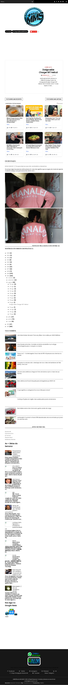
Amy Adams (15, 466)
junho (10, 319)
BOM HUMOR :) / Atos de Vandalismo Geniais (17, 589)
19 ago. (12, 298)
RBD (13, 492)
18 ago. (12, 300)
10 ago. (12, 307)
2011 (8, 326)
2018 (8, 267)
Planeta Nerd (8, 437)
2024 (8, 255)
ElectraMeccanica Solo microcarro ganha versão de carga (34, 408)
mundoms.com (28, 683)
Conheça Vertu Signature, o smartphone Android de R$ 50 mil (13, 526)
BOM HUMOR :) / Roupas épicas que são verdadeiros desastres (26, 166)
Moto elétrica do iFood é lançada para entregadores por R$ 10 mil (36, 381)
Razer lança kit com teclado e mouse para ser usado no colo (17, 572)
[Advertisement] (34, 44)
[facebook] (56, 1)
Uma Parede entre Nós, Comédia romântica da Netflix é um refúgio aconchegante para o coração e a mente (36, 345)
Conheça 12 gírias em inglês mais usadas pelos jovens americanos (36, 399)
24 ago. (12, 291)
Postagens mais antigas (54, 99)
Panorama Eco (9, 433)
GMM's (42, 683)
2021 (8, 260)
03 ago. (12, 312)
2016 (8, 271)
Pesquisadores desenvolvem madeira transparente (16, 453)
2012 (8, 324)
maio (10, 321)
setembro (11, 280)
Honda (14, 555)
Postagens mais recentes (14, 99)
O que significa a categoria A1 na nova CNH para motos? (33, 390)
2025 (8, 253)
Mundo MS (8, 431)
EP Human (8, 435)
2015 (8, 273)
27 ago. (12, 286)
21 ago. (12, 295)
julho (9, 317)
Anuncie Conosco (15, 683)
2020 (8, 262)
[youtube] (54, 1)
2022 (8, 257)
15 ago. (12, 302)
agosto (10, 282)
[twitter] (58, 1)
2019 (8, 264)
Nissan (14, 541)
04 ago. (12, 309)
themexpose (40, 681)
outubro (10, 278)
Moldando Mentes (10, 439)
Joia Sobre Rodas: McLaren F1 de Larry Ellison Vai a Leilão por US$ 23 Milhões (38, 335)
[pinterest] (60, 1)
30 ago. (12, 284)
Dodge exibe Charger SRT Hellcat (48, 71)
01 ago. (12, 314)
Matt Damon (16, 479)
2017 (8, 269)
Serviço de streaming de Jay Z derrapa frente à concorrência (12, 509)
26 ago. (12, 289)
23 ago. (12, 293)
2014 (8, 276)
